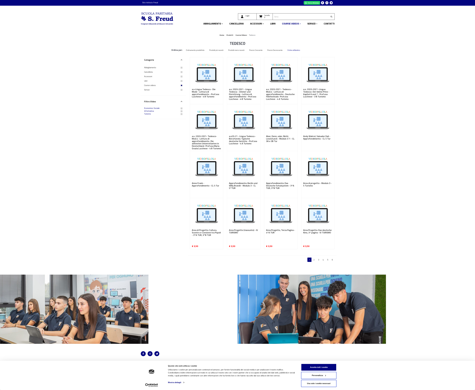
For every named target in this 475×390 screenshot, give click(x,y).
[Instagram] (326, 2)
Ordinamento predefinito (195, 50)
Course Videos (241, 35)
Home (222, 35)
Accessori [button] (256, 23)
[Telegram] (331, 2)
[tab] (163, 60)
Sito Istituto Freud (150, 2)
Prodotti (229, 35)
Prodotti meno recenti (236, 50)
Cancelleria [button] (236, 23)
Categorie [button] (149, 60)
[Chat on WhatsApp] (312, 2)
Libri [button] (273, 23)
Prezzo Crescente (255, 50)
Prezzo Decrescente (275, 50)
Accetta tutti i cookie (319, 367)
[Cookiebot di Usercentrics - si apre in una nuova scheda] (151, 385)
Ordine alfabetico (293, 50)
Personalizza (317, 375)
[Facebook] (322, 2)
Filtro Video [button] (150, 101)
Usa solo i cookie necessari (319, 383)
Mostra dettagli (174, 382)
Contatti (329, 23)
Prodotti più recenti (216, 50)
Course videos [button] (291, 23)
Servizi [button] (311, 23)
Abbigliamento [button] (212, 23)
